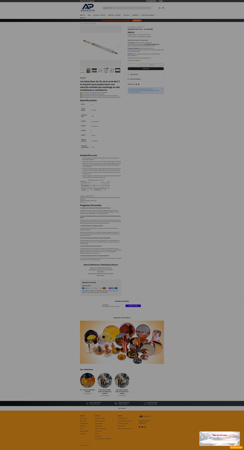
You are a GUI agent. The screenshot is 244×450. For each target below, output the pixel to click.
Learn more (91, 1)
